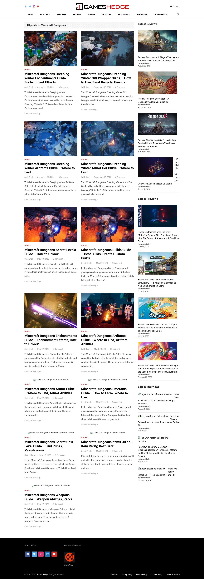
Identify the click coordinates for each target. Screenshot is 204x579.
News (30, 14)
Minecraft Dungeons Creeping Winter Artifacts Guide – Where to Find (49, 168)
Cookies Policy (156, 574)
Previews (61, 14)
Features (45, 14)
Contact (176, 6)
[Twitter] (34, 554)
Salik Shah (28, 87)
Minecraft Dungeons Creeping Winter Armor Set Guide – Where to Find (107, 168)
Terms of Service (173, 574)
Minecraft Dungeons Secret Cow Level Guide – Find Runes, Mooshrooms (48, 446)
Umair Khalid (86, 263)
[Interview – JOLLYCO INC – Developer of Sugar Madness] (155, 394)
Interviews (124, 14)
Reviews (77, 14)
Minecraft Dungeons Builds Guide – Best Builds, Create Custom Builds (106, 254)
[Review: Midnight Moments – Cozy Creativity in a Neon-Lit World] (155, 167)
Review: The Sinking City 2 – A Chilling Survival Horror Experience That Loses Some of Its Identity (157, 143)
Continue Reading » (32, 114)
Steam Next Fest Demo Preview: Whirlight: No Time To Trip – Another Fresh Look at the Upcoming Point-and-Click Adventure (158, 368)
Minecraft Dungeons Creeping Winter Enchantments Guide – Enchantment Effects (46, 78)
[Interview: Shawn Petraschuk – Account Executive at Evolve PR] (153, 416)
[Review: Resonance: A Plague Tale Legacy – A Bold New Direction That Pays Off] (157, 41)
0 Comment (64, 87)
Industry (106, 14)
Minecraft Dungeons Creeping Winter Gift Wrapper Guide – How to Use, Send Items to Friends (106, 78)
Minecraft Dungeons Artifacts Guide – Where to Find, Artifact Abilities (104, 340)
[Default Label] (47, 554)
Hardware (142, 14)
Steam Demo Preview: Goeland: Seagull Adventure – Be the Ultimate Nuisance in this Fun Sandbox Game (157, 327)
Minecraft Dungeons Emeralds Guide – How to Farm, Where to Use (104, 393)
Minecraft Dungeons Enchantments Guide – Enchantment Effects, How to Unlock (50, 340)
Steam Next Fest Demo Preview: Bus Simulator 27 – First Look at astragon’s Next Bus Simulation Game (157, 282)
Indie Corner (160, 14)
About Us (114, 574)
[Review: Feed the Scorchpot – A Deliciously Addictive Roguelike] (157, 83)
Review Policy (141, 574)
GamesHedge (42, 574)
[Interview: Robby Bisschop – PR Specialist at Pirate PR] (151, 468)
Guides (91, 14)
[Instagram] (41, 554)
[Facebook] (27, 554)
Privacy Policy (126, 574)
